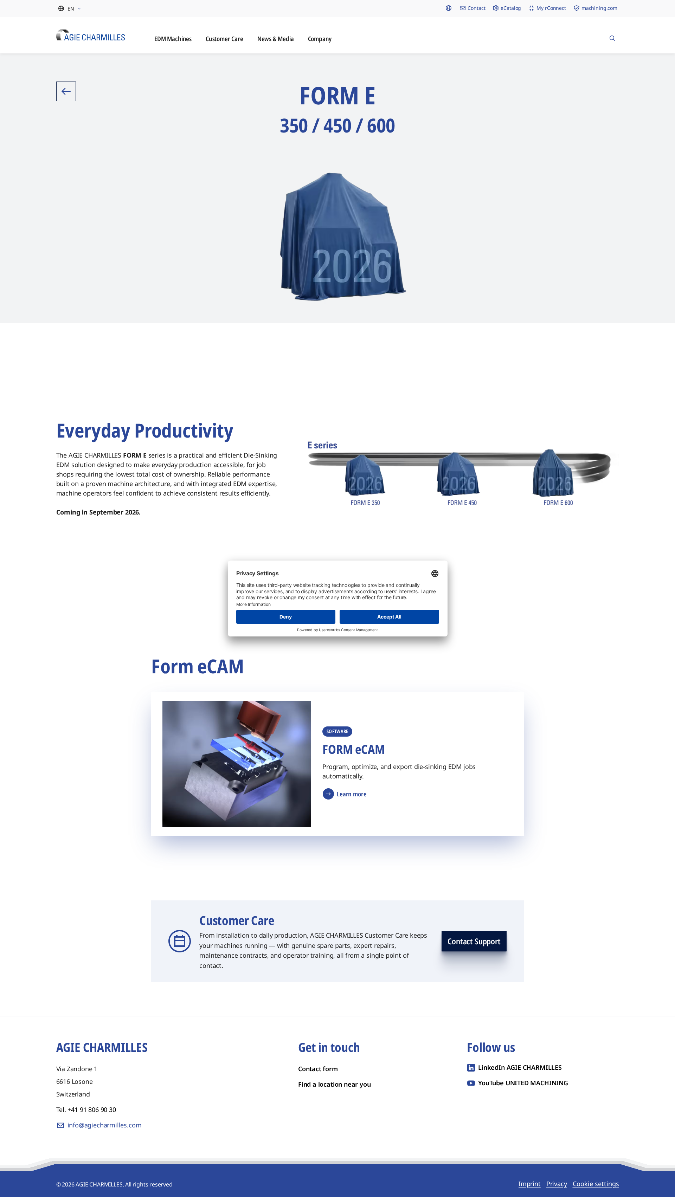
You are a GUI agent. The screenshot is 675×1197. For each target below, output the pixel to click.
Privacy (556, 1183)
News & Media (275, 38)
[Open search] (612, 35)
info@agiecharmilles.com (105, 1125)
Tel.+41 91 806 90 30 (86, 1109)
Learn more (351, 794)
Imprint (530, 1183)
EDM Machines (173, 38)
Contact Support (474, 941)
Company (320, 38)
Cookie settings (596, 1183)
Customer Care (224, 38)
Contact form (318, 1069)
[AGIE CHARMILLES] (90, 34)
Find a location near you (334, 1084)
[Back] (66, 91)
